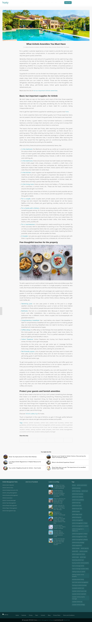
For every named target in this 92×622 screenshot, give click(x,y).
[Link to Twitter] (84, 615)
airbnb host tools (76, 505)
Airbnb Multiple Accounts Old (10, 490)
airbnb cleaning (76, 491)
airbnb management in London (80, 526)
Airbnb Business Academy (32, 47)
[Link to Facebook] (82, 615)
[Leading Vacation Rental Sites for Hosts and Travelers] (91, 311)
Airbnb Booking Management (10, 495)
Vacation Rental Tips (57, 47)
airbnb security (85, 548)
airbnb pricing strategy (78, 542)
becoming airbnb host (39, 427)
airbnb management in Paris (79, 536)
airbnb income (76, 511)
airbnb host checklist (77, 496)
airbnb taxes (75, 557)
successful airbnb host (27, 431)
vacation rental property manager (45, 431)
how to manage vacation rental (58, 427)
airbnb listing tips (76, 517)
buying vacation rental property (80, 562)
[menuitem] (22, 2)
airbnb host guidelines (78, 499)
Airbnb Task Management (9, 503)
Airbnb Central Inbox (8, 487)
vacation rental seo (77, 601)
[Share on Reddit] (59, 440)
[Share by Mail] (68, 440)
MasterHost (67, 620)
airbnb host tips (32, 425)
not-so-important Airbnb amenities (45, 90)
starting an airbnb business (79, 585)
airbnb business (34, 422)
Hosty (67, 47)
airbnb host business (56, 422)
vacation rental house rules (79, 591)
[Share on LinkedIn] (50, 440)
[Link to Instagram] (86, 615)
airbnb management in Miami (79, 533)
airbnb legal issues (77, 514)
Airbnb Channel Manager (9, 500)
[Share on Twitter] (32, 440)
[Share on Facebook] (24, 440)
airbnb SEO (75, 551)
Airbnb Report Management (10, 508)
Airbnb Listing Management (10, 492)
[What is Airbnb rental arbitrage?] (1, 311)
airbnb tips (28, 427)
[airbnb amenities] (46, 25)
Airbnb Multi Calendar (8, 485)
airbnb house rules (77, 508)
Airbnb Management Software (45, 620)
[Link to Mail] (88, 615)
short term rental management (62, 429)
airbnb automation (82, 485)
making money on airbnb (78, 571)
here (67, 111)
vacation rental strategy (78, 604)
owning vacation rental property (41, 429)
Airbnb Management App (9, 510)
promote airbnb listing (78, 579)
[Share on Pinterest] (41, 440)
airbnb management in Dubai (79, 523)
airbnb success (56, 425)
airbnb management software (80, 539)
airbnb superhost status (78, 554)
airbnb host (44, 422)
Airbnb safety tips (32, 413)
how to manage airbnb (78, 565)
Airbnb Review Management (10, 505)
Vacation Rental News (46, 47)
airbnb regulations (77, 545)
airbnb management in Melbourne (78, 529)
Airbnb (26, 422)
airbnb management (43, 425)
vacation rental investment (79, 594)
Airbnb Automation (7, 498)
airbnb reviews (75, 548)
